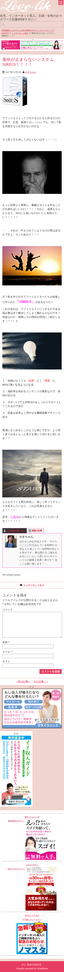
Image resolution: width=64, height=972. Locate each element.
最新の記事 (37, 531)
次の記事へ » (41, 681)
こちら (14, 516)
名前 (6, 642)
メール (7, 651)
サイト (6, 661)
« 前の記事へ (23, 681)
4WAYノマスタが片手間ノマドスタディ (32, 917)
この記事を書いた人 (16, 531)
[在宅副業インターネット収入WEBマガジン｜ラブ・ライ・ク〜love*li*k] (32, 2)
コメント (7, 609)
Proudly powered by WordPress (32, 968)
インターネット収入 (20, 33)
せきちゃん (30, 72)
